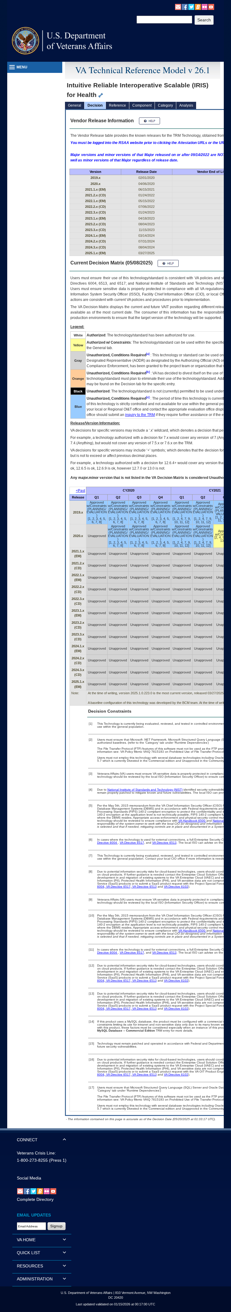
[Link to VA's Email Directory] (178, 7)
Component (142, 105)
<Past (80, 491)
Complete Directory (35, 1199)
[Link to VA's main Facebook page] (184, 7)
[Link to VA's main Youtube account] (211, 7)
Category (165, 105)
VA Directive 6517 (132, 842)
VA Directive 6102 (176, 886)
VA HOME (26, 1239)
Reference (117, 105)
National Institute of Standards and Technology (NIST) (145, 789)
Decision (95, 105)
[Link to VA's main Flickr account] (204, 7)
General (74, 105)
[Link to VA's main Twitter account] (191, 7)
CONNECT (27, 1139)
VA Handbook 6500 (192, 820)
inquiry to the (140, 415)
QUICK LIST (28, 1252)
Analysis (186, 105)
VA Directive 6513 (164, 842)
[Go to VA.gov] (62, 41)
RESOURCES (30, 1266)
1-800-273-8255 (32, 1160)
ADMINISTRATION (35, 1278)
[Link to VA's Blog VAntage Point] (198, 7)
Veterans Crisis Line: (36, 1153)
